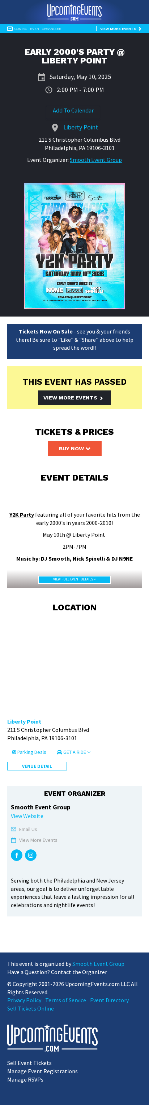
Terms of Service (65, 1000)
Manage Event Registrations (42, 1071)
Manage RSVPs (25, 1079)
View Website (27, 815)
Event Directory (109, 1000)
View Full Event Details (73, 579)
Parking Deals (31, 752)
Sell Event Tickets (29, 1062)
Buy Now (72, 448)
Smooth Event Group (96, 159)
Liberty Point (24, 721)
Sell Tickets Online (30, 1008)
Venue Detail (37, 766)
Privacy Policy (24, 1000)
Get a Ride (74, 752)
